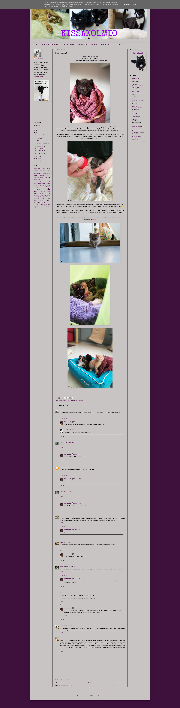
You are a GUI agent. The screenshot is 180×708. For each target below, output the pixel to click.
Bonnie (36, 175)
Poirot (35, 196)
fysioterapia (43, 181)
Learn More (127, 4)
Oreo (43, 195)
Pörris (48, 196)
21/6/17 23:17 (77, 529)
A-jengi (35, 168)
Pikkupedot (135, 125)
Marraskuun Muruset (66, 516)
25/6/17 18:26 (66, 638)
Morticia (48, 193)
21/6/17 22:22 (67, 491)
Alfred (48, 168)
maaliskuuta (40, 150)
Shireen (42, 200)
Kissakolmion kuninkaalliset (49, 44)
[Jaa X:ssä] (68, 398)
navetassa (36, 195)
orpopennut (47, 195)
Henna (61, 593)
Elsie (41, 177)
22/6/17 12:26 (77, 554)
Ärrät (35, 207)
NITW (40, 195)
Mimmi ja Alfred (64, 566)
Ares (41, 170)
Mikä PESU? (117, 44)
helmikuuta (40, 153)
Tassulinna (135, 84)
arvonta (36, 172)
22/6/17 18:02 (78, 608)
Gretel (48, 181)
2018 (37, 130)
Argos (44, 170)
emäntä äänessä (62, 400)
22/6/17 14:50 (70, 429)
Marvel (41, 193)
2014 (37, 161)
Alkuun (35, 44)
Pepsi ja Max (63, 442)
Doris (35, 177)
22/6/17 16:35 (72, 566)
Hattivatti (44, 185)
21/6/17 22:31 (77, 503)
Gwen (35, 183)
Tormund (48, 204)
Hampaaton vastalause (43, 143)
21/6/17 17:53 (67, 410)
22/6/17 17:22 (67, 593)
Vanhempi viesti (120, 682)
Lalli (41, 191)
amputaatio (36, 170)
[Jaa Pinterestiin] (72, 398)
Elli (61, 542)
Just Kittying (135, 91)
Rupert (48, 198)
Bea (49, 172)
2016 (37, 156)
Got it (134, 4)
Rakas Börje (135, 115)
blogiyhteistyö (46, 173)
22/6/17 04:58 (66, 542)
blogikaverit (37, 173)
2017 (37, 132)
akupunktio (43, 168)
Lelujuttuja (135, 120)
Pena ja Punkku (64, 467)
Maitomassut (40, 140)
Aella (39, 168)
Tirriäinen (36, 204)
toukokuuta (40, 146)
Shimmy (35, 200)
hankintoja (41, 183)
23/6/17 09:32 (68, 626)
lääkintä (48, 191)
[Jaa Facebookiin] (70, 398)
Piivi (61, 638)
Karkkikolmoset (42, 187)
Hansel (48, 183)
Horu (35, 187)
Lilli (44, 191)
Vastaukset (64, 418)
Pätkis (44, 196)
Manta (35, 193)
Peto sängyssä (136, 130)
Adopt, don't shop (68, 44)
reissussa (36, 198)
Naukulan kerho (136, 99)
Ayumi (42, 172)
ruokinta (75, 400)
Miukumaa (135, 119)
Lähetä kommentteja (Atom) (65, 685)
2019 (37, 128)
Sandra (62, 626)
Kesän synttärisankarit (138, 126)
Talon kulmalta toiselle (138, 80)
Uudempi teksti (59, 682)
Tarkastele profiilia (39, 76)
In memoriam (105, 44)
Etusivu (90, 682)
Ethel (42, 180)
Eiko (38, 177)
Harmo (35, 185)
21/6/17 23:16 (75, 516)
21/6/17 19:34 (70, 442)
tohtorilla (42, 204)
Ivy (37, 187)
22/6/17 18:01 (77, 578)
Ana (65, 429)
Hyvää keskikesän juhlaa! (41, 137)
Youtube (47, 206)
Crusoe (47, 175)
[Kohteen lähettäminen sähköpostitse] (65, 398)
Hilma (48, 185)
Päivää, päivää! (135, 138)
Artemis (48, 170)
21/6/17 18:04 (77, 422)
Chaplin (41, 175)
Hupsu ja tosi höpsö (138, 136)
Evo (44, 180)
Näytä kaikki (143, 141)
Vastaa (61, 415)
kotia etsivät (70, 400)
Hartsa (39, 185)
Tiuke (61, 491)
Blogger (100, 695)
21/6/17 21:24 (77, 454)
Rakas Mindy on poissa (138, 132)
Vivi (42, 206)
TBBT (48, 200)
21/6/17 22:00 (72, 467)
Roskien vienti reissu (137, 107)
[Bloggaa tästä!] (66, 398)
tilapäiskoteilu (81, 400)
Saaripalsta (135, 78)
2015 (37, 158)
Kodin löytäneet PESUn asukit (88, 44)
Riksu (61, 410)
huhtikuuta (40, 148)
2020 (37, 125)
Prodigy (40, 196)
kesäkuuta (40, 135)
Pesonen (134, 106)
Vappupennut (37, 206)
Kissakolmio (67, 422)
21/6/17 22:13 (77, 478)
